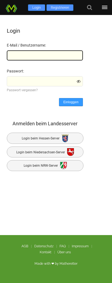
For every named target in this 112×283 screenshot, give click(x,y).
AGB (24, 246)
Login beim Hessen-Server (41, 138)
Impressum (80, 246)
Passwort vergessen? (22, 90)
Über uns (64, 252)
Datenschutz (44, 246)
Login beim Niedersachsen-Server (41, 152)
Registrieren (60, 8)
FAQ (63, 246)
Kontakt (45, 252)
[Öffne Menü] (104, 7)
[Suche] (89, 7)
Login (36, 8)
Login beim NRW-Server (41, 166)
